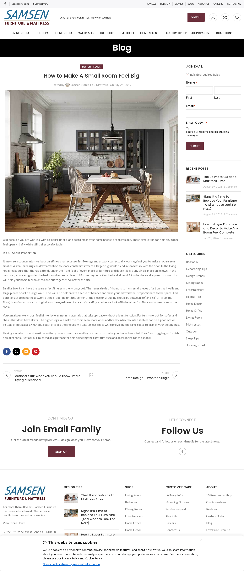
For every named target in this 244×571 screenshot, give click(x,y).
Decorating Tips (196, 269)
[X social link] (16, 351)
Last (217, 97)
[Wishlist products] (237, 17)
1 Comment (230, 186)
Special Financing (20, 3)
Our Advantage (216, 502)
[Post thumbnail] (193, 182)
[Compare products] (225, 17)
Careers (170, 523)
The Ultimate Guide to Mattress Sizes (219, 179)
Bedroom (192, 262)
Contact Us (172, 530)
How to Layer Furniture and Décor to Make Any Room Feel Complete (220, 228)
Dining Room (194, 282)
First (189, 97)
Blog (209, 523)
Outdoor (191, 331)
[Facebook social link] (5, 4)
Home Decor (194, 303)
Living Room (194, 317)
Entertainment (195, 289)
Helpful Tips (194, 296)
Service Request (175, 509)
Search (196, 17)
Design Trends (91, 66)
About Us (171, 516)
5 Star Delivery (40, 3)
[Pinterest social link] (36, 351)
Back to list (91, 375)
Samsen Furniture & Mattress (89, 84)
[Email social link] (26, 351)
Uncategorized (195, 345)
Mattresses (193, 324)
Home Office (194, 310)
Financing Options (177, 502)
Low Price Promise (218, 530)
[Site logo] (27, 17)
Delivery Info (174, 495)
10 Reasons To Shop (219, 495)
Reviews (211, 509)
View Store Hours (14, 523)
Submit (195, 146)
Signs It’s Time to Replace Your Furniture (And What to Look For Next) (220, 203)
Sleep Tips (192, 338)
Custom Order (215, 516)
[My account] (213, 17)
